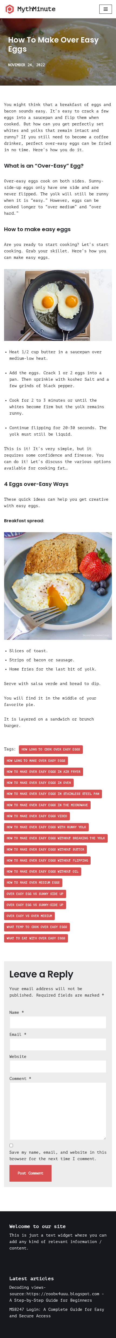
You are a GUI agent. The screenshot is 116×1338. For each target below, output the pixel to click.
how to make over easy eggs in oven (39, 783)
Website (17, 1056)
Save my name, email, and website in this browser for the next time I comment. (58, 1155)
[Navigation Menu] (105, 9)
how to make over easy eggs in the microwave (47, 805)
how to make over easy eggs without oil (43, 871)
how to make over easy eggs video (37, 816)
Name (16, 1012)
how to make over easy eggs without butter (45, 849)
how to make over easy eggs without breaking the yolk (56, 838)
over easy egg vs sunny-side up (35, 905)
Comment (20, 1078)
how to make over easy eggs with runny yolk (46, 827)
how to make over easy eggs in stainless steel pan (53, 794)
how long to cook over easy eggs (51, 749)
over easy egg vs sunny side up (35, 894)
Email (17, 1034)
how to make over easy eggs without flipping (47, 860)
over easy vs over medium (29, 916)
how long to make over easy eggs (36, 760)
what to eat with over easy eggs (36, 938)
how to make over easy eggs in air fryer (43, 772)
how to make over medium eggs (33, 882)
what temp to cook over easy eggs (37, 927)
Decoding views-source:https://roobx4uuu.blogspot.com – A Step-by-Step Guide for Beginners (56, 1294)
